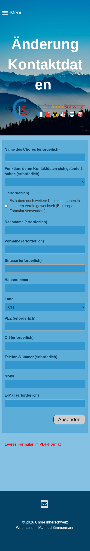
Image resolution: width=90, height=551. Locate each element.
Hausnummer (16, 280)
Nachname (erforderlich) (26, 222)
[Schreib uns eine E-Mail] (44, 505)
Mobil (9, 376)
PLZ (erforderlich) (20, 318)
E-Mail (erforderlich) (22, 395)
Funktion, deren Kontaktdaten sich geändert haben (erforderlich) (43, 171)
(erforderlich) (17, 193)
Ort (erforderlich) (19, 338)
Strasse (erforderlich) (23, 261)
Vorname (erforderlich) (24, 241)
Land (9, 299)
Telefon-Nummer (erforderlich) (31, 357)
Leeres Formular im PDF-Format (33, 444)
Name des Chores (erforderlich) (32, 149)
